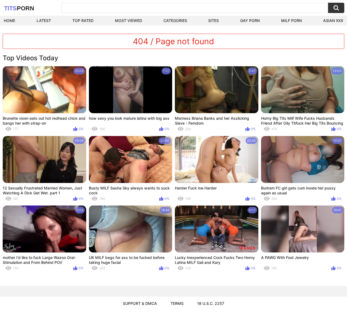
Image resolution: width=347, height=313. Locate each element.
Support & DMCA (140, 303)
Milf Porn (291, 20)
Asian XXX (333, 20)
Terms (177, 303)
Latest (44, 20)
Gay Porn (250, 20)
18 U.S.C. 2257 (210, 303)
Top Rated (83, 20)
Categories (175, 20)
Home (9, 20)
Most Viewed (128, 20)
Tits (19, 8)
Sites (213, 20)
